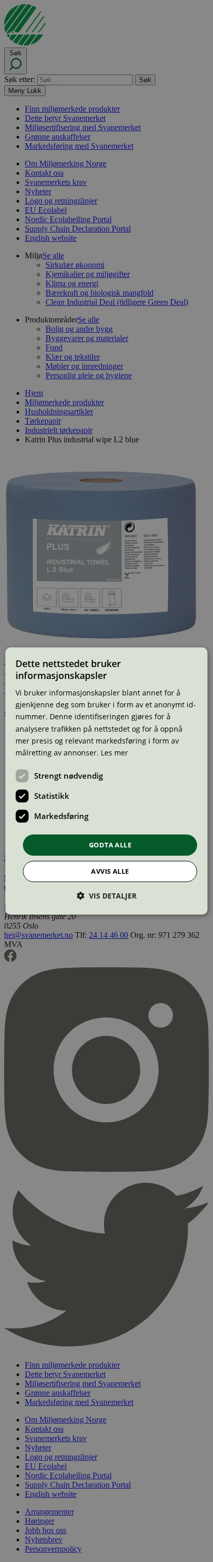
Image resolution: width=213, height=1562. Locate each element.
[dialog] (106, 781)
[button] (106, 896)
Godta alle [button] (110, 844)
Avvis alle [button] (110, 871)
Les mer (114, 752)
